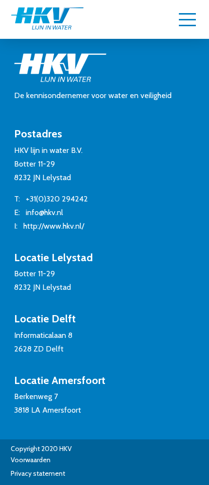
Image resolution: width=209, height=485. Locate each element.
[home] (47, 19)
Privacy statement (38, 473)
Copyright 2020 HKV (41, 448)
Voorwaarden (31, 459)
